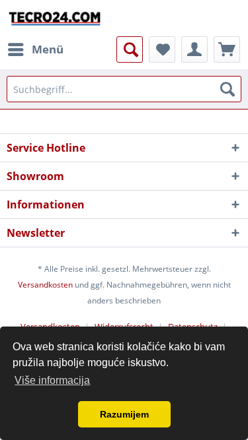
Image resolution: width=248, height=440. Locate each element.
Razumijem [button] (124, 414)
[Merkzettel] (162, 49)
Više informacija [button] (52, 380)
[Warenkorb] (227, 49)
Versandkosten (45, 284)
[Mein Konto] (194, 49)
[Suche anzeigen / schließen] (129, 49)
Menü (47, 49)
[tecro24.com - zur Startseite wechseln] (55, 18)
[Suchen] (227, 89)
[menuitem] (35, 49)
